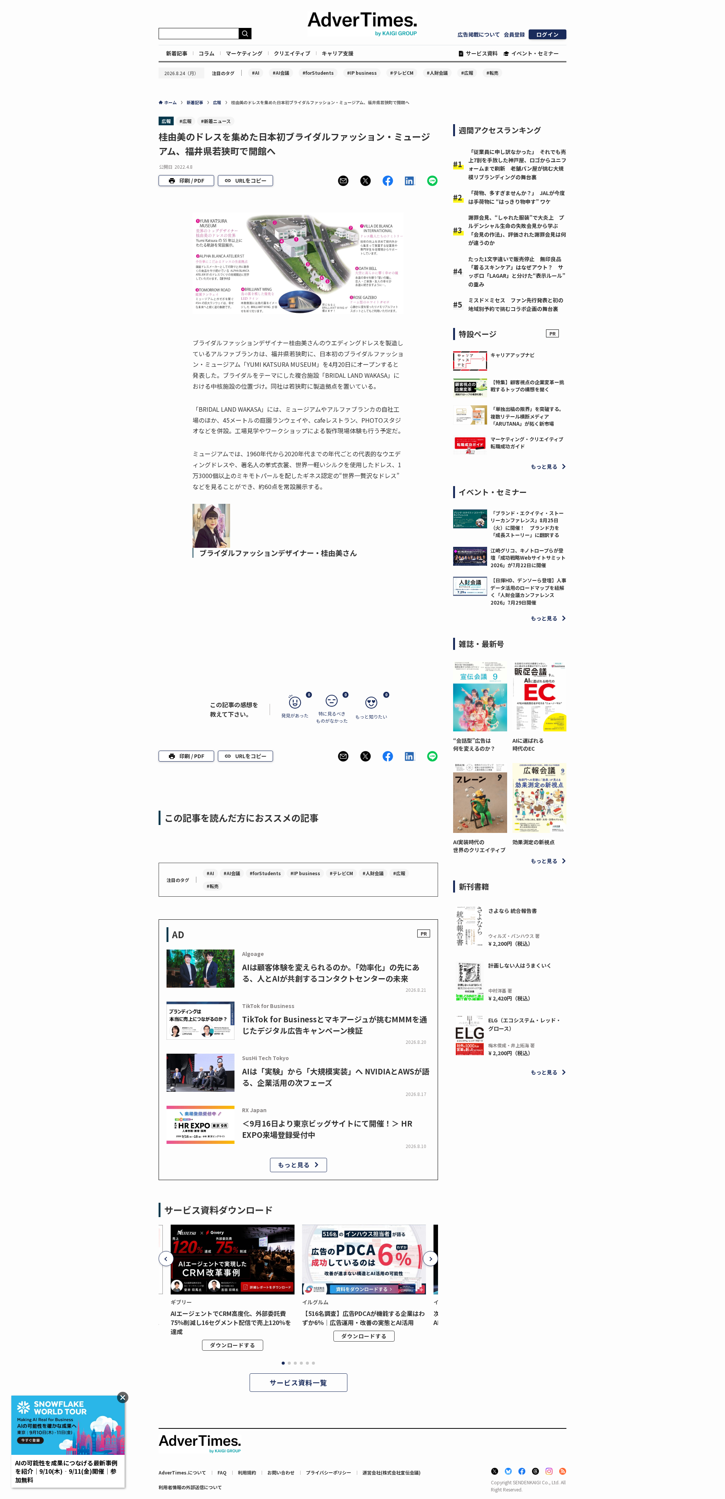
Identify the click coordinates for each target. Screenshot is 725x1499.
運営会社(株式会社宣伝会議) (391, 1472)
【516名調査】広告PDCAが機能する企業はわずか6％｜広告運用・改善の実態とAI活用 (363, 1318)
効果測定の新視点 (533, 842)
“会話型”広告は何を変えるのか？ (474, 744)
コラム (206, 53)
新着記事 (176, 53)
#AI (255, 72)
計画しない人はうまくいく (520, 965)
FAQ (222, 1472)
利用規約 (247, 1472)
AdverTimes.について (182, 1472)
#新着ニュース (216, 121)
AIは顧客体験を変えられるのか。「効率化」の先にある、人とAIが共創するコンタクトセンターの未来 (331, 973)
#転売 (492, 72)
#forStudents (318, 72)
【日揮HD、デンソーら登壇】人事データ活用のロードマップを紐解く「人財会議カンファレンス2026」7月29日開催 (528, 591)
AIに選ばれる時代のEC (528, 744)
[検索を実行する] (245, 33)
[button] (343, 180)
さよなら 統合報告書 (512, 910)
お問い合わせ (281, 1472)
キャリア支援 (337, 53)
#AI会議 (281, 72)
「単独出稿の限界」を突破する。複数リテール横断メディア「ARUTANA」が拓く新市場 (527, 416)
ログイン (547, 34)
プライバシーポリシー (328, 1472)
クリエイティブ (292, 53)
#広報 (467, 72)
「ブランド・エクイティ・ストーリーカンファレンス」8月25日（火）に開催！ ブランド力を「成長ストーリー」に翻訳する (527, 524)
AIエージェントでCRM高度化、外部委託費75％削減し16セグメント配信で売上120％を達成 (231, 1322)
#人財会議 (437, 72)
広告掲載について (479, 34)
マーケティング (244, 53)
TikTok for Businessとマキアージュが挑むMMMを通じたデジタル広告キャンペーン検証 (334, 1025)
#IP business (362, 72)
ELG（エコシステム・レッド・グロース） (524, 1024)
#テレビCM (401, 72)
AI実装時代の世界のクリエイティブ (479, 846)
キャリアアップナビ (513, 355)
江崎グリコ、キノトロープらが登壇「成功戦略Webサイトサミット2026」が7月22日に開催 (528, 558)
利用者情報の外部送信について (190, 1487)
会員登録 (514, 34)
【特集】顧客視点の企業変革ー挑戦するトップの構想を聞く (527, 386)
